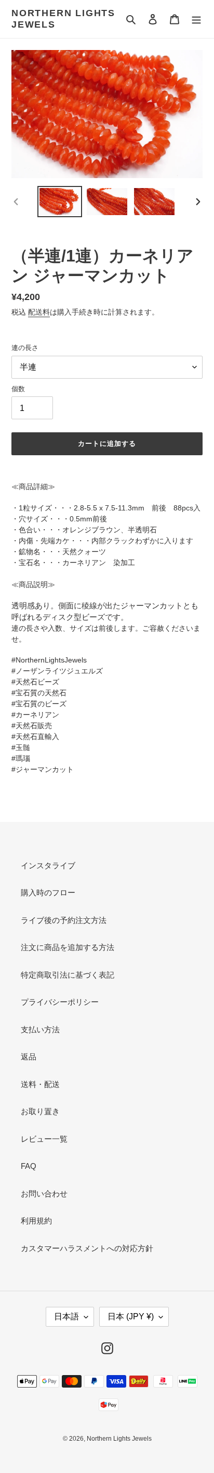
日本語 (66, 1316)
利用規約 (36, 1220)
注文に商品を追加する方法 (67, 947)
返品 (28, 1056)
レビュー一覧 (44, 1138)
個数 (18, 389)
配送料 (39, 312)
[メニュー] (196, 19)
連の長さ (24, 348)
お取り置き (40, 1111)
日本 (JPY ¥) (131, 1316)
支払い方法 (40, 1029)
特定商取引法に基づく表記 (67, 974)
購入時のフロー (48, 892)
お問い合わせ (44, 1193)
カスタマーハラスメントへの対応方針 (87, 1248)
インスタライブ (48, 865)
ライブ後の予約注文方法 (63, 920)
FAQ (28, 1166)
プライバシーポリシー (60, 1001)
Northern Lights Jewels (63, 19)
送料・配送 (40, 1084)
